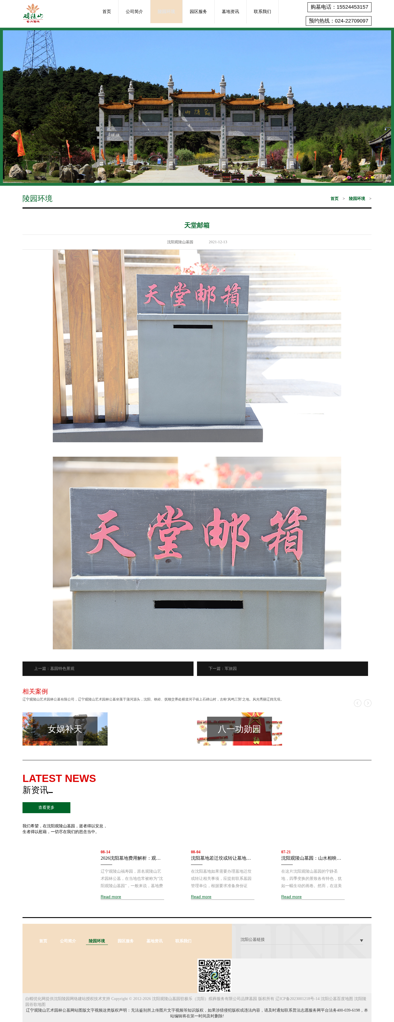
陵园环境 (166, 11)
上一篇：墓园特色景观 (54, 668)
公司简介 (134, 11)
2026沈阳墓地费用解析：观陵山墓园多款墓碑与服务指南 (131, 859)
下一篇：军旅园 (223, 668)
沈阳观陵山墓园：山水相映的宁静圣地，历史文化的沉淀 (311, 859)
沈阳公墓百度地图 (337, 999)
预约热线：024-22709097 (338, 21)
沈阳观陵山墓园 (180, 242)
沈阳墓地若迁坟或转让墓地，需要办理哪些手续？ (221, 859)
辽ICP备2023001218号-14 (297, 999)
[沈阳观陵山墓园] (33, 13)
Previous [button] (357, 703)
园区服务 (198, 11)
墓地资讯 (230, 11)
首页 (106, 11)
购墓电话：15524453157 (339, 7)
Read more (111, 896)
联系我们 (262, 11)
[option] (109, 728)
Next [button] (368, 703)
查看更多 (46, 807)
